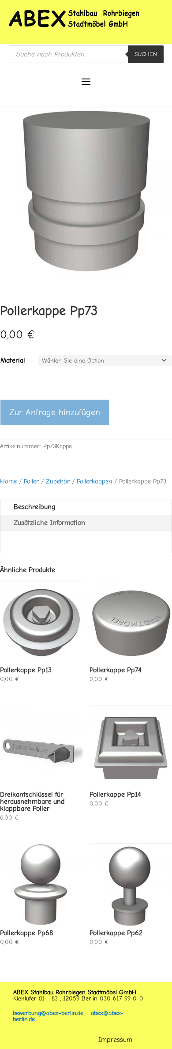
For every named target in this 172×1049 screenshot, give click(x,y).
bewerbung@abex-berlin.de (52, 1013)
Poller (31, 481)
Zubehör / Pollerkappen (79, 481)
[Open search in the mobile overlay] (86, 54)
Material (12, 360)
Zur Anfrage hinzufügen (54, 412)
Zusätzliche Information (49, 523)
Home (8, 481)
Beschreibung (34, 507)
